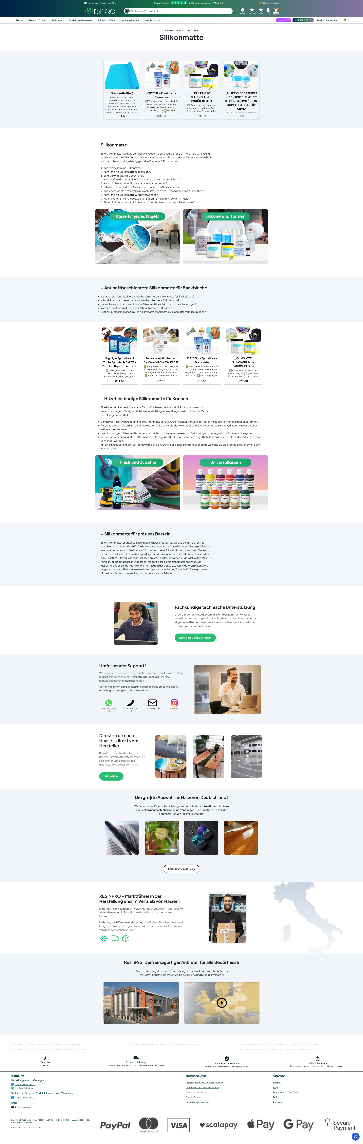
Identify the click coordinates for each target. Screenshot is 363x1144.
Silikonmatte (182, 37)
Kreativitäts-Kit (152, 20)
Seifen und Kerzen (130, 20)
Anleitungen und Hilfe (327, 20)
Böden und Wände (106, 20)
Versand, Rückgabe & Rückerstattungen (204, 1082)
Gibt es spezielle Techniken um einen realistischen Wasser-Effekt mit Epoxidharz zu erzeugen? (46, 1044)
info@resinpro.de (23, 1107)
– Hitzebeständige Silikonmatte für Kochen (144, 398)
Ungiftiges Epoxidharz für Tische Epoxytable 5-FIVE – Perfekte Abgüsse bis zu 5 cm (119, 362)
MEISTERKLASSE (303, 20)
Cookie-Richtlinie (194, 1097)
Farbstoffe (57, 20)
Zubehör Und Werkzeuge (80, 20)
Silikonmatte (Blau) (122, 93)
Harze (19, 20)
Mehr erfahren (111, 776)
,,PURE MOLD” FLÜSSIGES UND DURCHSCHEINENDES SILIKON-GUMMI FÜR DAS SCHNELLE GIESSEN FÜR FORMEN (241, 101)
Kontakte (277, 1102)
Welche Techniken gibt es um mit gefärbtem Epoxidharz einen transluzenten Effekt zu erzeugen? (163, 1044)
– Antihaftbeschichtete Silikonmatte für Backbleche (154, 287)
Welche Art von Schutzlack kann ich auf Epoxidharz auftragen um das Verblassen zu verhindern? (278, 1049)
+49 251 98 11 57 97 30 (25, 1084)
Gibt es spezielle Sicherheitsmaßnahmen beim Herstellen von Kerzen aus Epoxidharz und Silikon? (47, 1049)
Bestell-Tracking (271, 3)
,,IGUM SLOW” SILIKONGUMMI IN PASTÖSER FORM (201, 97)
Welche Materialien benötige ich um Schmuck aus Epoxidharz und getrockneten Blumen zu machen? (280, 1044)
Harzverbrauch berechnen (198, 1102)
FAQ (275, 1097)
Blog (275, 1087)
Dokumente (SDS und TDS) (285, 1092)
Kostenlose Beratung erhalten (195, 637)
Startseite (169, 30)
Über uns (277, 1082)
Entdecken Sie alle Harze (181, 868)
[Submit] (127, 11)
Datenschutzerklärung (196, 1092)
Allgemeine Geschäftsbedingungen (202, 1087)
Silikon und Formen (37, 20)
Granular (180, 30)
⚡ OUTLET (284, 20)
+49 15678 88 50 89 (24, 1088)
